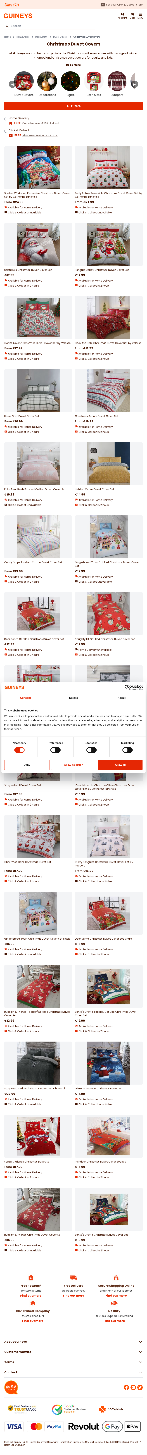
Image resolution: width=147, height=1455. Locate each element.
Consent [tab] (25, 697)
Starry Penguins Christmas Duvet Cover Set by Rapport (104, 863)
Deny (27, 764)
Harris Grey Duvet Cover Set (21, 416)
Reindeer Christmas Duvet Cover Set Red (100, 1161)
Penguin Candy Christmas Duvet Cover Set (102, 270)
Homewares (23, 36)
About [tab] (121, 697)
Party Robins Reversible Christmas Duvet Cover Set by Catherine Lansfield (108, 195)
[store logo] (18, 15)
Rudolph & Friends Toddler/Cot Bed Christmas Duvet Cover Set (37, 1013)
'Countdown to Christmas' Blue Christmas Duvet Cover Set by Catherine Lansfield (105, 787)
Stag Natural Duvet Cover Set (22, 785)
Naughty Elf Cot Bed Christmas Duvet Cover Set (105, 639)
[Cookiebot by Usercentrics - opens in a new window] (127, 687)
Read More (73, 65)
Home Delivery (19, 118)
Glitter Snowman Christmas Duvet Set (99, 1088)
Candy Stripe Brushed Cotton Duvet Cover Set (33, 562)
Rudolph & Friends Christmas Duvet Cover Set (32, 1235)
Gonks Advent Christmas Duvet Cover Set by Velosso (37, 343)
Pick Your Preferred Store (40, 135)
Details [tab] (73, 697)
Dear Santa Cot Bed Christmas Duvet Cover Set (34, 639)
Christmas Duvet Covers (86, 36)
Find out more (30, 1296)
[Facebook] (126, 1387)
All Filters (73, 106)
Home (7, 36)
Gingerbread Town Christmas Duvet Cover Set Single (37, 938)
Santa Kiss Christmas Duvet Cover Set (28, 270)
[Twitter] (140, 1387)
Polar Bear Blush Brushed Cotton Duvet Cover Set (35, 489)
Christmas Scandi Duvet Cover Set (96, 416)
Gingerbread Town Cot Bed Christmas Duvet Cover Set (107, 564)
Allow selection (73, 764)
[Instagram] (133, 1387)
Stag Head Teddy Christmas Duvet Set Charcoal (34, 1088)
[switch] (55, 750)
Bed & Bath (41, 36)
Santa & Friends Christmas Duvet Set (27, 1161)
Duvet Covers (60, 36)
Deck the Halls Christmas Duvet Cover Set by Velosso (108, 343)
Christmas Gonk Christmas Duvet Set (27, 862)
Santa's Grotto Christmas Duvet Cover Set (101, 1235)
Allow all (120, 764)
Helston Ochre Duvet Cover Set (94, 489)
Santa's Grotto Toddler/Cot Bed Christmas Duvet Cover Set (105, 1013)
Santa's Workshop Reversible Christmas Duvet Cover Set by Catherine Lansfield (37, 195)
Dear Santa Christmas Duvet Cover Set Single (103, 938)
